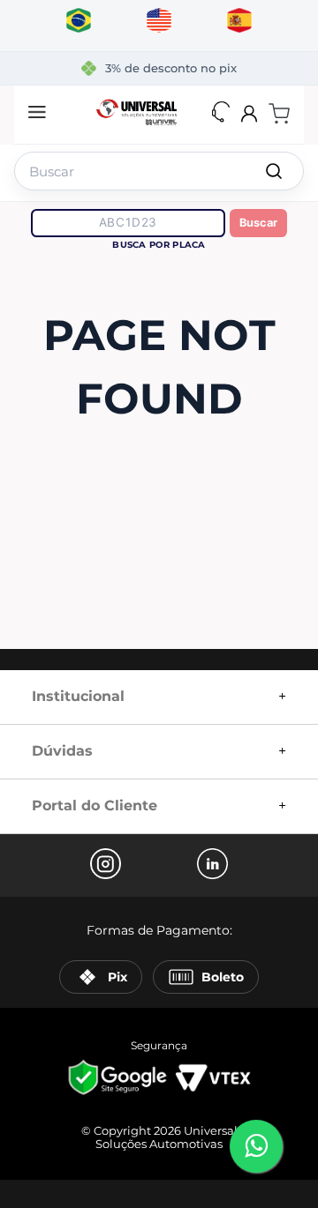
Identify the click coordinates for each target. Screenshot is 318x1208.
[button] (37, 114)
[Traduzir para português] (79, 21)
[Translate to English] (159, 21)
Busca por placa (158, 245)
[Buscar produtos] (274, 171)
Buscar (258, 222)
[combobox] (159, 167)
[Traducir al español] (240, 21)
